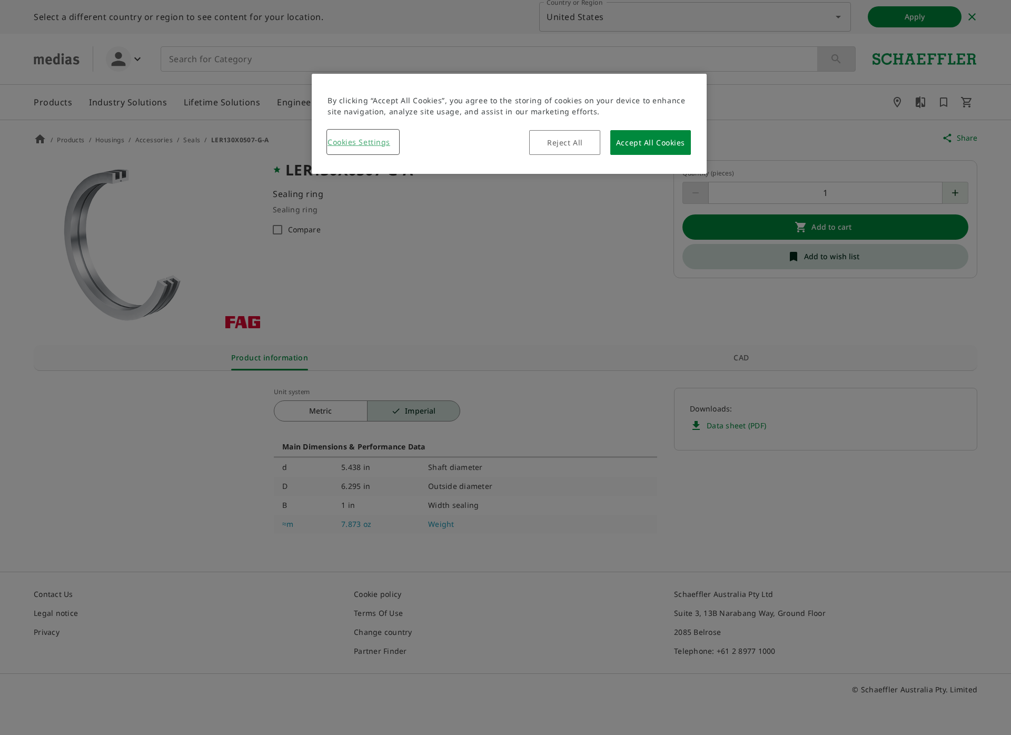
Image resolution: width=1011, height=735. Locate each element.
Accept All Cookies (650, 143)
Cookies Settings (359, 142)
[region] (509, 124)
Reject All (565, 143)
